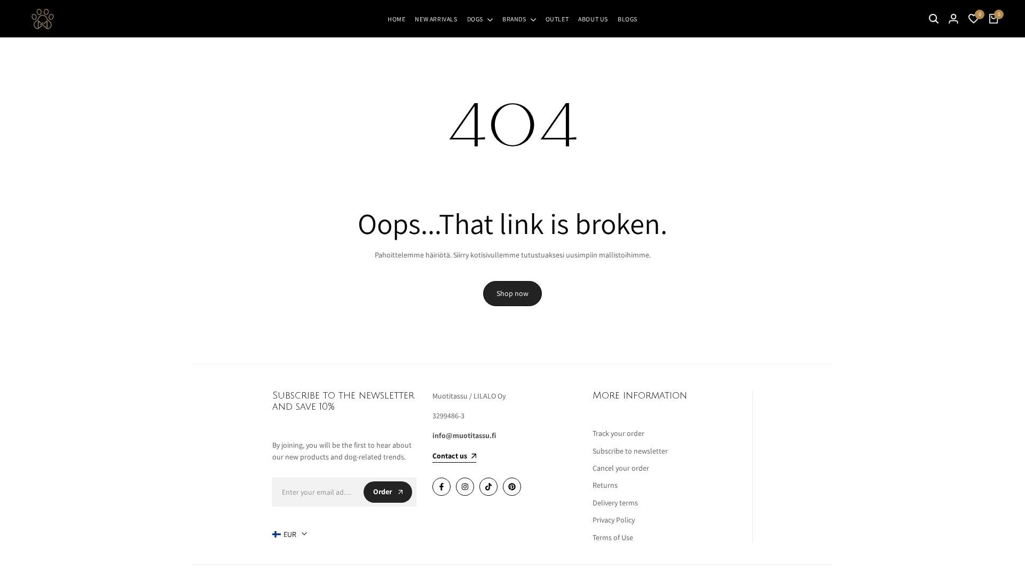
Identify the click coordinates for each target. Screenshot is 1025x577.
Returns (605, 485)
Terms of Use (613, 537)
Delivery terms (615, 503)
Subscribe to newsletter (630, 451)
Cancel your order (621, 468)
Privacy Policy (614, 520)
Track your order (618, 433)
